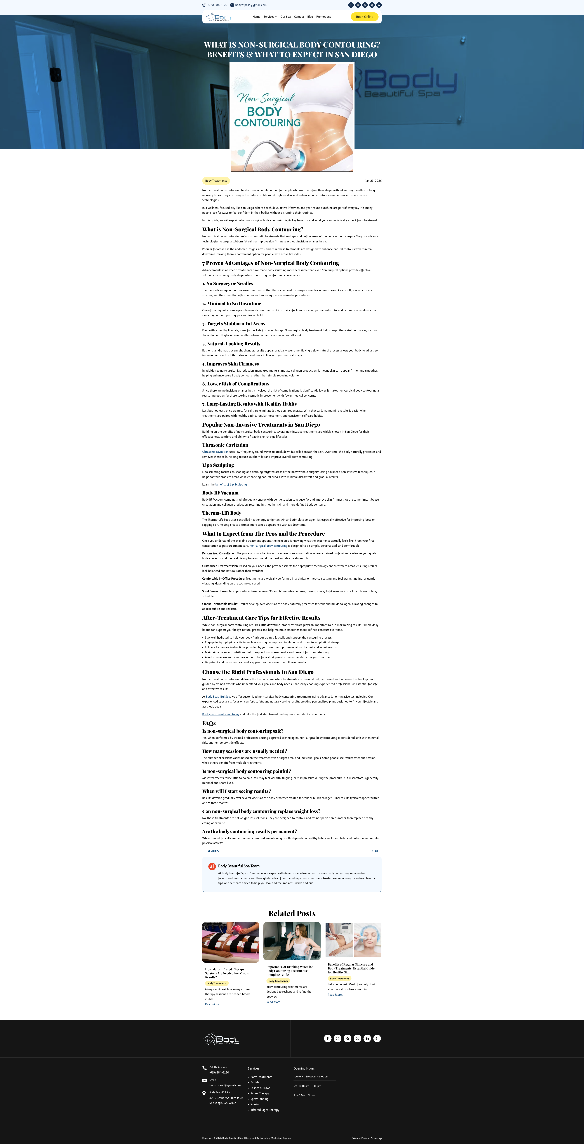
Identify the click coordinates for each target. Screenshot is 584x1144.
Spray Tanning (259, 1099)
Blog (310, 16)
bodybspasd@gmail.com (251, 5)
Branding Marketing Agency (275, 1138)
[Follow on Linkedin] (367, 1038)
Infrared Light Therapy (264, 1110)
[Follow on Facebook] (351, 5)
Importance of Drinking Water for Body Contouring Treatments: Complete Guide (289, 971)
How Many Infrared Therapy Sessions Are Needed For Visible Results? (227, 973)
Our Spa (285, 16)
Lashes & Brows (260, 1088)
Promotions (323, 16)
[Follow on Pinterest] (379, 5)
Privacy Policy (360, 1138)
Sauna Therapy (259, 1093)
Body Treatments (216, 180)
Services (269, 16)
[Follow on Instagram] (358, 5)
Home (256, 16)
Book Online (364, 17)
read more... (213, 1004)
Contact (299, 16)
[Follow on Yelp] (365, 5)
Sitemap (376, 1138)
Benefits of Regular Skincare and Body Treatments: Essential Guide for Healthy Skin (351, 968)
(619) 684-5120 (217, 5)
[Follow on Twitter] (372, 5)
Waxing (255, 1104)
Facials (254, 1082)
